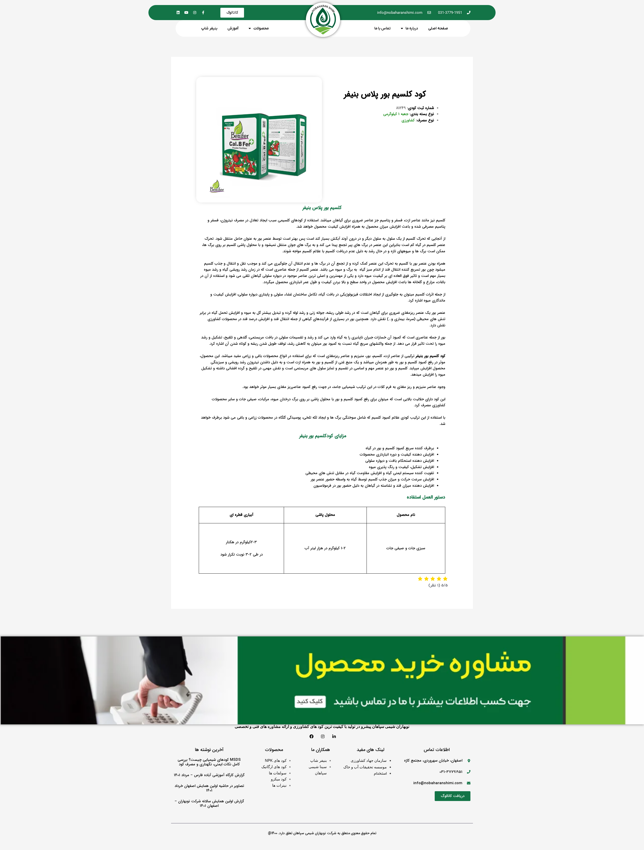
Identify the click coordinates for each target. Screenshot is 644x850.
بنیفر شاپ (209, 28)
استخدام (380, 774)
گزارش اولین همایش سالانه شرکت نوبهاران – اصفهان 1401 (209, 803)
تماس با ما (382, 28)
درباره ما (412, 28)
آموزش (232, 28)
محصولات (261, 28)
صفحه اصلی (438, 28)
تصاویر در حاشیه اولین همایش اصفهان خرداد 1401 (209, 788)
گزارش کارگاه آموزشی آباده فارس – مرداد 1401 (209, 775)
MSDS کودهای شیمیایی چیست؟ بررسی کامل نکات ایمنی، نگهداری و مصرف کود (209, 762)
